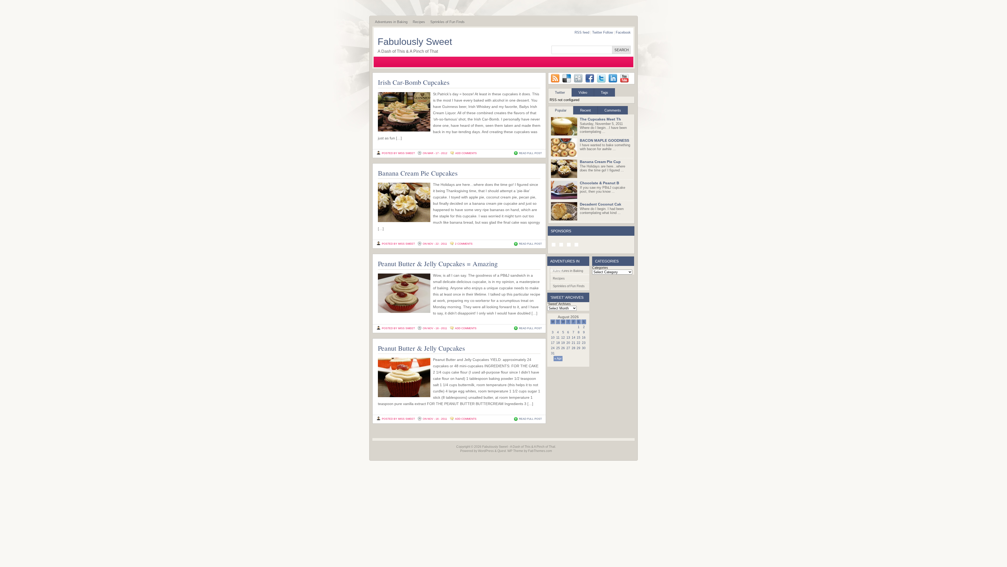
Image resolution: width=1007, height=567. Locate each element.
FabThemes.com (540, 451)
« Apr (558, 358)
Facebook (623, 32)
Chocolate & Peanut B (599, 183)
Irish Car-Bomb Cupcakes (413, 82)
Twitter (560, 92)
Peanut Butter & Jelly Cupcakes (421, 348)
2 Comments (464, 243)
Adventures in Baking (391, 22)
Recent (585, 110)
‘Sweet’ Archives (559, 304)
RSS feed (582, 32)
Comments (612, 110)
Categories (600, 268)
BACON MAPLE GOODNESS (604, 140)
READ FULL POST (530, 153)
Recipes (419, 22)
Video (583, 92)
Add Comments (466, 153)
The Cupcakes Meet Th (600, 119)
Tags (604, 92)
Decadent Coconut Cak (600, 204)
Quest (501, 451)
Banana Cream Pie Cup (600, 162)
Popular (560, 110)
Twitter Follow (602, 32)
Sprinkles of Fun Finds (447, 22)
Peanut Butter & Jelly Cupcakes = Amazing (438, 263)
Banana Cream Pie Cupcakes (418, 173)
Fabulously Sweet (415, 41)
